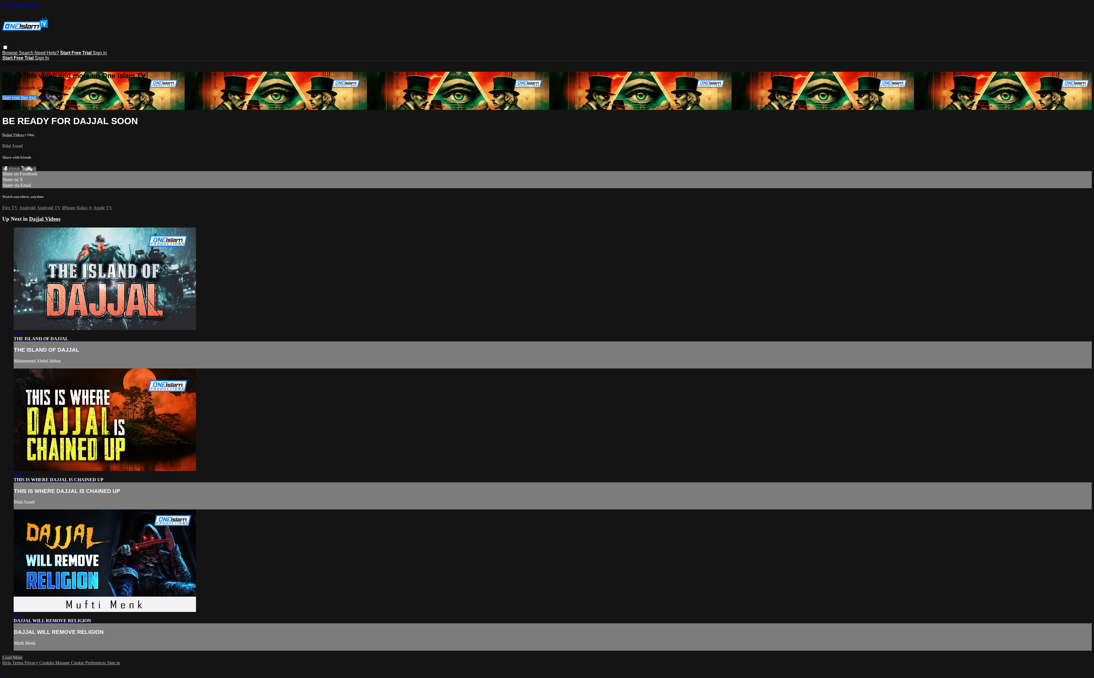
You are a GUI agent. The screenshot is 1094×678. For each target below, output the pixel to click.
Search (26, 52)
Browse (10, 52)
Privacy (32, 662)
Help (7, 662)
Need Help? (46, 52)
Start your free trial (19, 97)
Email (31, 168)
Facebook (11, 168)
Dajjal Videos (13, 135)
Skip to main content (20, 4)
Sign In (42, 58)
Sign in (100, 52)
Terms (18, 662)
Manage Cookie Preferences (81, 662)
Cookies (47, 662)
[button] (5, 47)
